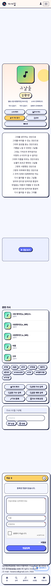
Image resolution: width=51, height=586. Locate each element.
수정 (12, 424)
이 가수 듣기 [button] (16, 118)
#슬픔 (14, 367)
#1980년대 (18, 372)
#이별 (6, 367)
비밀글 (43, 542)
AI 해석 (15, 112)
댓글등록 (26, 548)
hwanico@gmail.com (19, 571)
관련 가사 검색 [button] (37, 387)
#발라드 (42, 367)
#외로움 (32, 367)
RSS (32, 571)
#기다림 (6, 378)
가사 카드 (37, 112)
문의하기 (42, 568)
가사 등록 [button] (15, 399)
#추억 (23, 367)
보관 (26, 124)
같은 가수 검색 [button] (15, 393)
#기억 (29, 372)
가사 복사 (15, 387)
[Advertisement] (25, 35)
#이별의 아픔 (40, 372)
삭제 (23, 424)
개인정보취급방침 (9, 566)
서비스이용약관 (22, 566)
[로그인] (40, 3)
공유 (37, 118)
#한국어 (6, 372)
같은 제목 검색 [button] (37, 393)
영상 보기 (26, 250)
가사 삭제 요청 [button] (37, 399)
